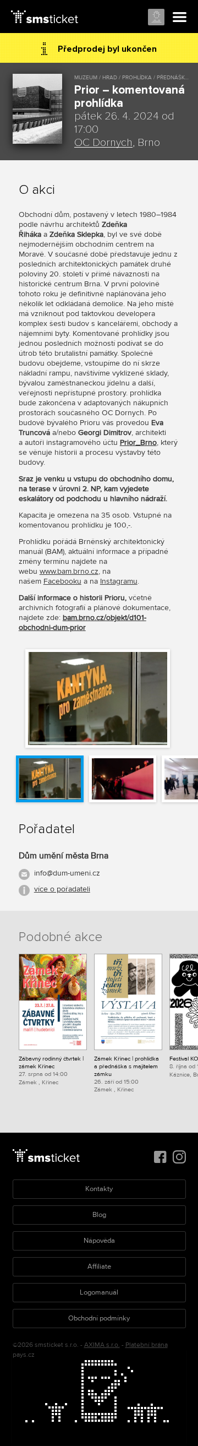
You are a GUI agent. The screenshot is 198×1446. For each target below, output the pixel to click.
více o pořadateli (62, 889)
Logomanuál (99, 1292)
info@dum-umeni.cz (67, 873)
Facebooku (62, 581)
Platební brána (146, 1345)
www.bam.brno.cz (69, 571)
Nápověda (99, 1240)
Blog (99, 1214)
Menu (180, 17)
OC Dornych (103, 142)
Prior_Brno (138, 442)
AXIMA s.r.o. (102, 1345)
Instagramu (119, 581)
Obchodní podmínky (99, 1318)
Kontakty (99, 1188)
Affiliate (99, 1266)
